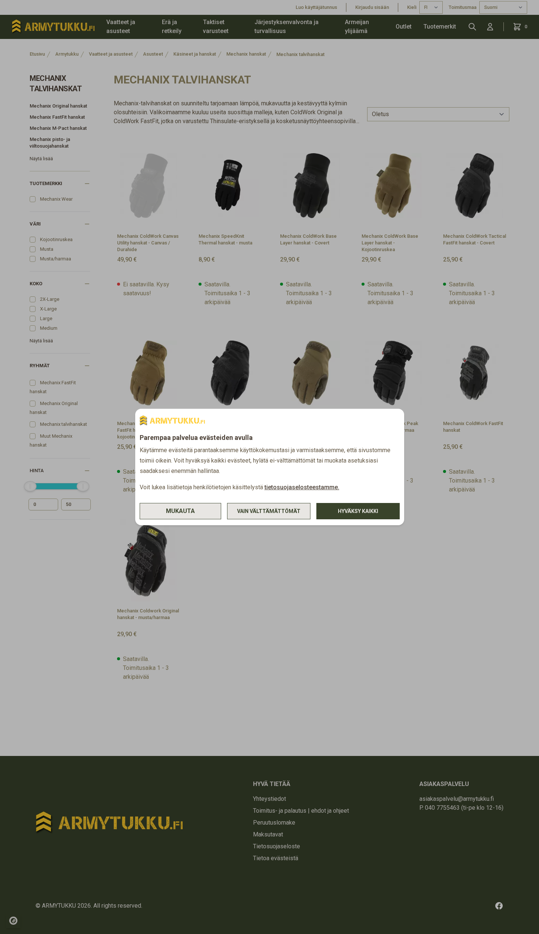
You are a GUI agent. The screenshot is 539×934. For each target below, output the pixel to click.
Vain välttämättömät (268, 511)
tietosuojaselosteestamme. (301, 487)
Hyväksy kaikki (358, 511)
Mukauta (180, 510)
